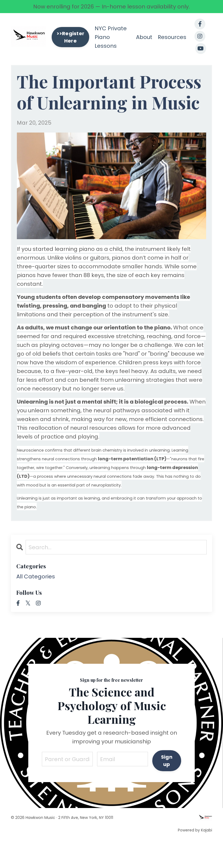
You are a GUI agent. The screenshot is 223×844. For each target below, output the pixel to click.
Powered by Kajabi (195, 830)
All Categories (35, 576)
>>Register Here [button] (71, 37)
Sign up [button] (166, 760)
